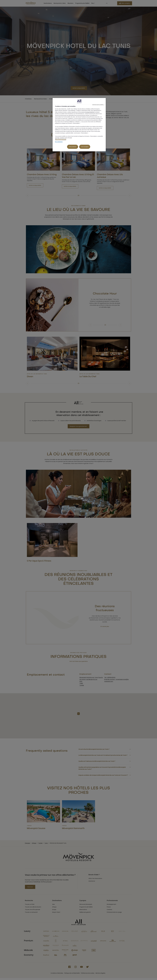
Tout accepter (84, 146)
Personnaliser (72, 146)
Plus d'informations (60, 139)
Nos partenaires (59, 141)
